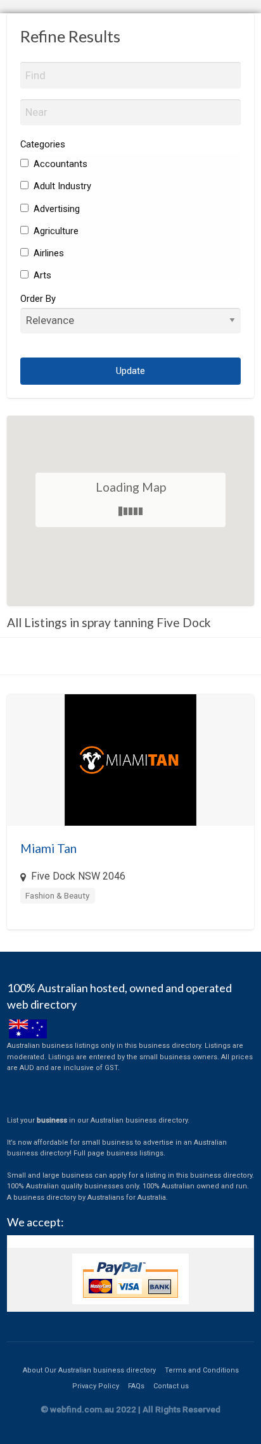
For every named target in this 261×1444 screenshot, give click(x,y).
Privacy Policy (95, 1386)
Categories (42, 144)
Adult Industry (61, 186)
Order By (38, 298)
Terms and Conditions (202, 1370)
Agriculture (55, 231)
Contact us (171, 1386)
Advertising (55, 209)
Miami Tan (48, 848)
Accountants (59, 164)
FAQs (136, 1386)
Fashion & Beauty (57, 895)
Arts (41, 275)
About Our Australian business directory (89, 1370)
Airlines (47, 253)
